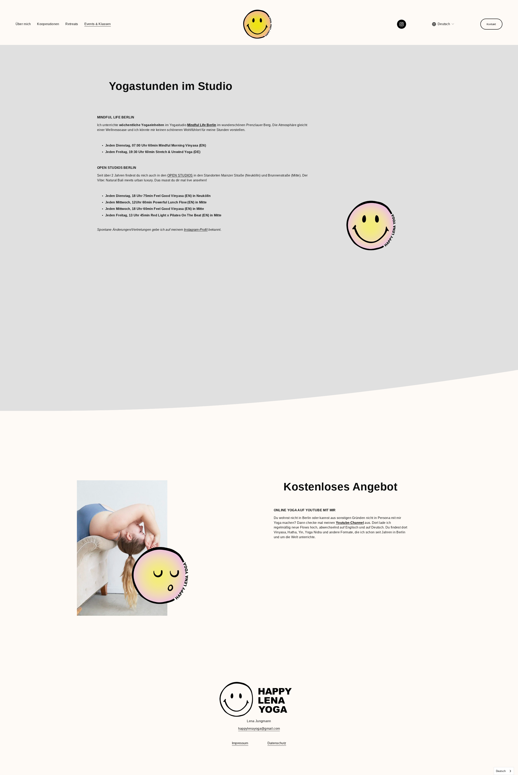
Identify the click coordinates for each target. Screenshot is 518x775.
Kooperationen (48, 24)
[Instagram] (401, 24)
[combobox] (504, 771)
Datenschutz (276, 743)
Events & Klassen (97, 24)
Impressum (240, 743)
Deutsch (501, 771)
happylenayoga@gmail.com (259, 728)
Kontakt (491, 24)
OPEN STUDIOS (180, 175)
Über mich (23, 24)
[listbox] (443, 24)
